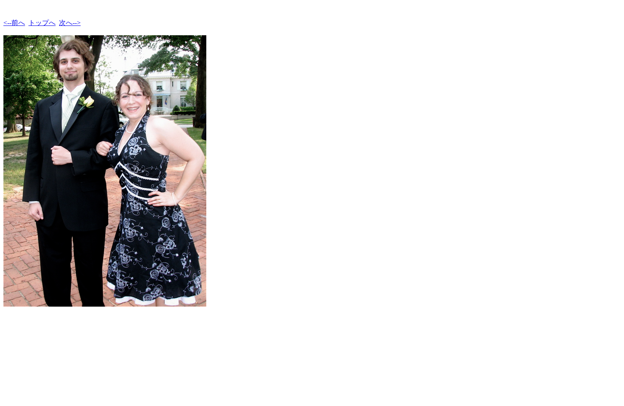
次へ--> (70, 22)
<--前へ (14, 22)
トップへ (42, 22)
